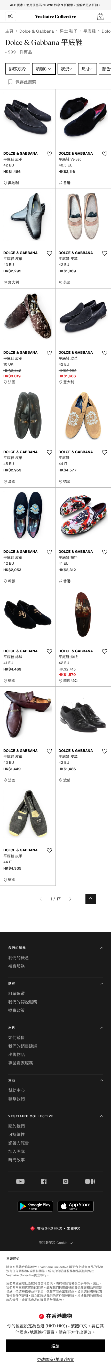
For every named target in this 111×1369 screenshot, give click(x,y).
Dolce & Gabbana (36, 31)
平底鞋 (89, 31)
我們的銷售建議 (22, 1046)
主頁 (9, 31)
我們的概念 (18, 958)
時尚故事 (16, 1160)
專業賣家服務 (20, 1063)
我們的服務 (17, 948)
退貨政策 (16, 1010)
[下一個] (70, 899)
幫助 (11, 1080)
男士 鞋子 (68, 31)
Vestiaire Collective (31, 1116)
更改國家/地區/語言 (55, 1359)
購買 (11, 984)
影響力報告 (18, 1143)
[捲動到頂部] (90, 899)
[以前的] (41, 899)
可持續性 (16, 1134)
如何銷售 (16, 1038)
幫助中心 (16, 1090)
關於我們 (16, 1126)
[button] (100, 16)
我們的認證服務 (22, 1002)
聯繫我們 (16, 1099)
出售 (11, 1028)
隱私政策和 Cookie (53, 1242)
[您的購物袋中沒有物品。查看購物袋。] (100, 16)
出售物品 (16, 1054)
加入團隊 (16, 1151)
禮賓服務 (16, 966)
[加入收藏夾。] (49, 154)
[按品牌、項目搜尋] (10, 16)
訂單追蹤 (16, 993)
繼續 (55, 1346)
